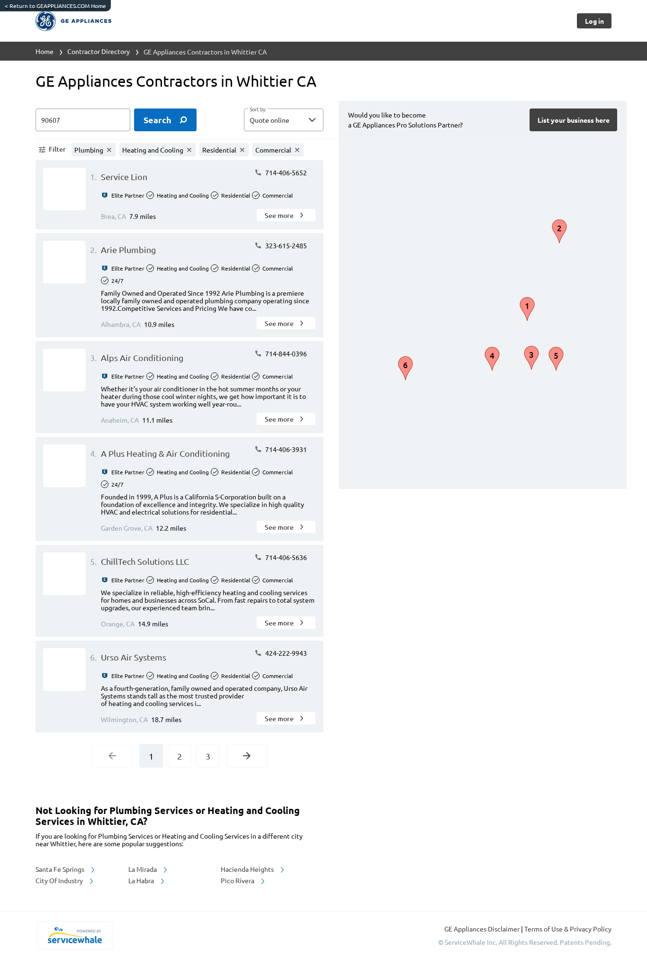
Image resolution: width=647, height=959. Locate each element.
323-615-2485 (285, 245)
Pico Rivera (238, 880)
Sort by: (258, 109)
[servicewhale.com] (75, 935)
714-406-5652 (285, 172)
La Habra (141, 880)
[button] (284, 120)
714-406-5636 (285, 557)
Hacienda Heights (248, 869)
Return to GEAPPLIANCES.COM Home (55, 5)
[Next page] (246, 756)
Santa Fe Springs (61, 869)
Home (45, 51)
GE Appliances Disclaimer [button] (482, 928)
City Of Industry (60, 880)
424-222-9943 (285, 653)
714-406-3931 (285, 449)
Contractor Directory (98, 51)
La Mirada (143, 869)
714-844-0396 (285, 353)
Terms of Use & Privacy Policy (567, 928)
